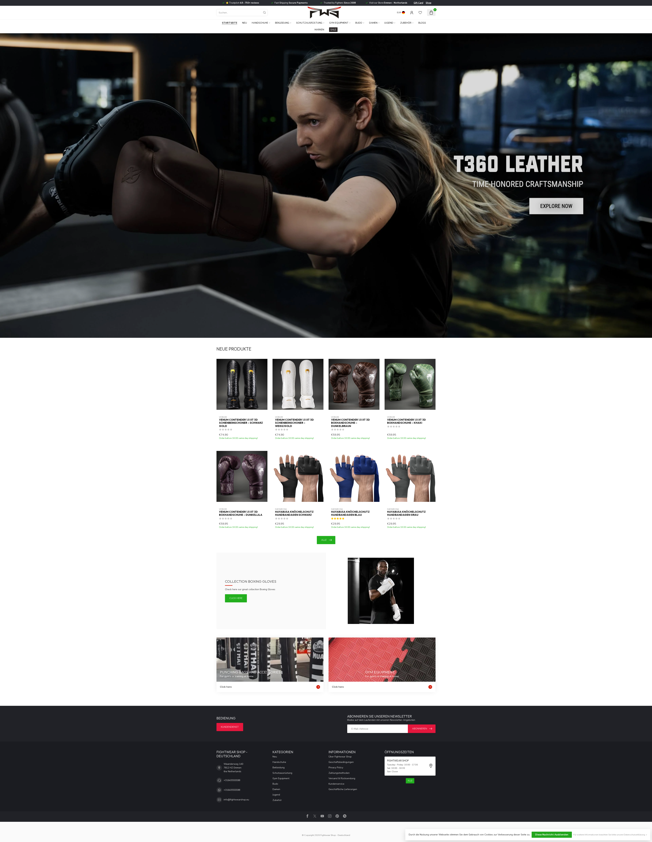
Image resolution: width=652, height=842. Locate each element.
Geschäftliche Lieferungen (343, 789)
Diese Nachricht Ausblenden (551, 834)
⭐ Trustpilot (242, 2)
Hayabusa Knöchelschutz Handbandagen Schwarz (294, 513)
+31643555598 (232, 780)
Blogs (422, 22)
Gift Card (418, 2)
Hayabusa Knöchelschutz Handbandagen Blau (350, 513)
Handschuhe (260, 22)
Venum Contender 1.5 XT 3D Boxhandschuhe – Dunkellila (240, 513)
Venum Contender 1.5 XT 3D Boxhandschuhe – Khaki (406, 421)
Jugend (388, 22)
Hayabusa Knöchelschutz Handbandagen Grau (406, 513)
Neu (244, 22)
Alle (324, 540)
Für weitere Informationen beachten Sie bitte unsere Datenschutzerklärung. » (610, 834)
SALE (333, 29)
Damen (373, 22)
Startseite (229, 22)
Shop (428, 2)
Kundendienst (230, 727)
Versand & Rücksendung (342, 778)
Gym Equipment (338, 22)
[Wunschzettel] (420, 12)
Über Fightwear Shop (340, 756)
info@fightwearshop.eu (236, 799)
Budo (358, 22)
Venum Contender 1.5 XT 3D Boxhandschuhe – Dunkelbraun (350, 423)
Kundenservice (336, 783)
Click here (235, 598)
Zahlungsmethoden (339, 773)
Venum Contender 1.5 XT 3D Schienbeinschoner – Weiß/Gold (294, 423)
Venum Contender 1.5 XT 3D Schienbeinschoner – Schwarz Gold (241, 423)
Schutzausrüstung (309, 22)
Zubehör (405, 22)
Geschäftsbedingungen (341, 762)
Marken (319, 29)
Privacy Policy (336, 767)
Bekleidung (282, 22)
